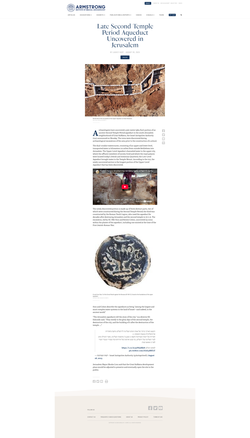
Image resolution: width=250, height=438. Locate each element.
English (125, 57)
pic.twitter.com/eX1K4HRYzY (142, 350)
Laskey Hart (118, 52)
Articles (71, 15)
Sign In (180, 3)
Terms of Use (158, 417)
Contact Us (156, 3)
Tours (161, 15)
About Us (129, 417)
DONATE (148, 3)
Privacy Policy (143, 417)
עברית (172, 15)
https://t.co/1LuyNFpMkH (133, 347)
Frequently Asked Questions (111, 417)
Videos (139, 15)
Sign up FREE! (174, 3)
